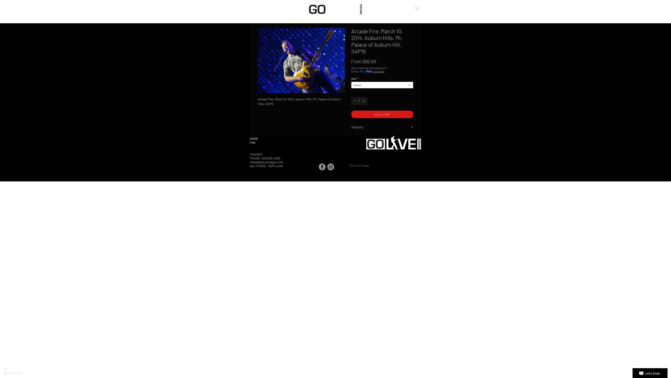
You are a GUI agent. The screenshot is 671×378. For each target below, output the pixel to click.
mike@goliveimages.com (267, 162)
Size (354, 78)
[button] (417, 7)
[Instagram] (330, 166)
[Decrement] (355, 101)
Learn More (378, 71)
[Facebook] (322, 166)
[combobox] (382, 85)
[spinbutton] (359, 101)
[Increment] (364, 101)
